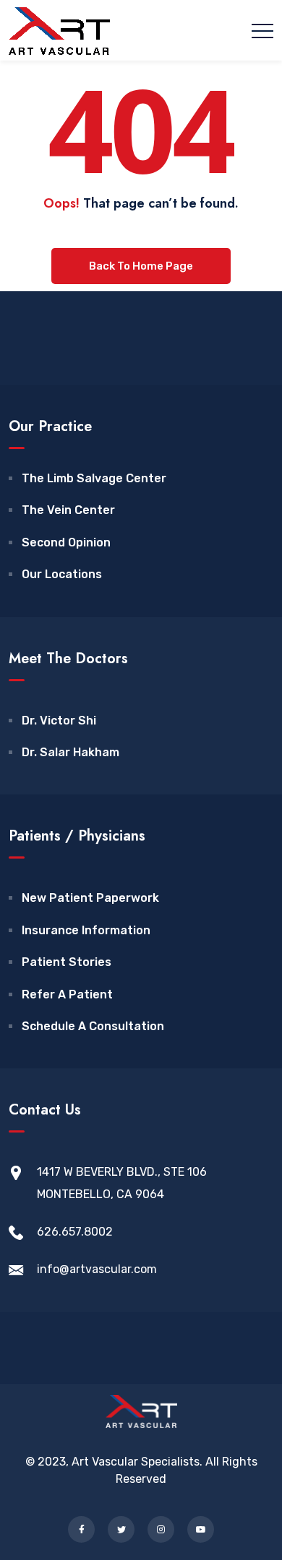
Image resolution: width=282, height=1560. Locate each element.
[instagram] (161, 1529)
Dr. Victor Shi (59, 720)
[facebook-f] (81, 1529)
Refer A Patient (67, 994)
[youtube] (200, 1529)
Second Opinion (66, 542)
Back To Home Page (141, 266)
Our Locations (62, 574)
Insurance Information (86, 930)
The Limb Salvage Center (94, 478)
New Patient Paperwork (90, 898)
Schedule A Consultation (93, 1026)
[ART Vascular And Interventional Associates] (59, 30)
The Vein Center (68, 510)
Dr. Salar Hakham (70, 752)
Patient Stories (66, 962)
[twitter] (121, 1529)
